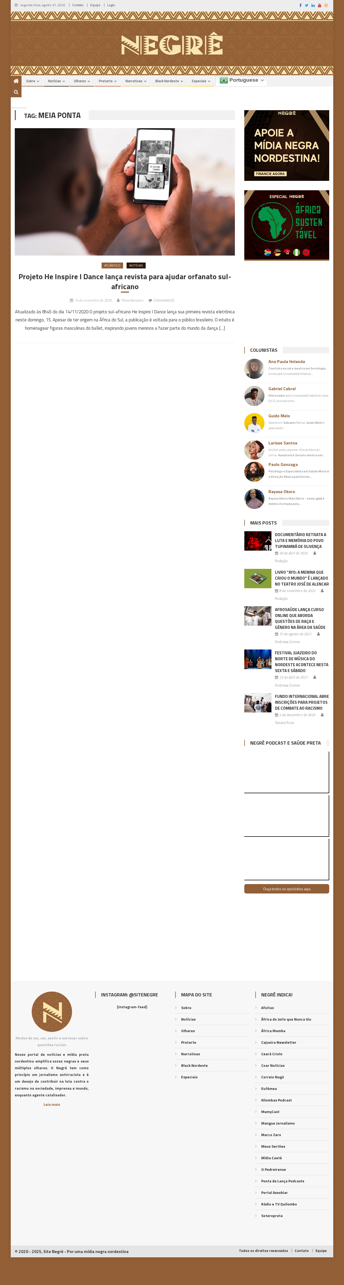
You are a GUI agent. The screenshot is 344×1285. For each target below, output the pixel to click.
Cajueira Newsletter (278, 1042)
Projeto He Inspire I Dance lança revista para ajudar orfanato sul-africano (125, 281)
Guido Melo (279, 415)
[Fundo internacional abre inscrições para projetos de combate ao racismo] (257, 702)
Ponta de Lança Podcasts (282, 1181)
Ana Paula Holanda (286, 361)
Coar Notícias (273, 1065)
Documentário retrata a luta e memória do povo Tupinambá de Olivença (300, 541)
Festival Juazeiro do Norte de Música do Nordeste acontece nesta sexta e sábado (301, 662)
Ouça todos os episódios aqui (287, 889)
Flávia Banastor (132, 300)
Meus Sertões (273, 1146)
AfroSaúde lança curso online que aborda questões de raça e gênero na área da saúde (300, 618)
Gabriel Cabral (282, 388)
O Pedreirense (273, 1169)
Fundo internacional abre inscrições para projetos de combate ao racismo (302, 702)
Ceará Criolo (271, 1054)
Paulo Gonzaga (283, 464)
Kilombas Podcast (276, 1100)
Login (111, 5)
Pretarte (106, 81)
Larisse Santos (282, 443)
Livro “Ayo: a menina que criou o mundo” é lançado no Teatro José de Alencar (302, 578)
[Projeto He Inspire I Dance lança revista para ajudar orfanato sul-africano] (125, 192)
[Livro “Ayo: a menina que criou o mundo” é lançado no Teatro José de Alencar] (257, 578)
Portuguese (243, 80)
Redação (281, 560)
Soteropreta (272, 1215)
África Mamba (273, 1030)
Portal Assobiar (274, 1192)
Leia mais (52, 1104)
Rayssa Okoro (281, 491)
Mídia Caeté (271, 1158)
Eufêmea (269, 1088)
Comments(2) (163, 300)
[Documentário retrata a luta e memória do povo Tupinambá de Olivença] (257, 541)
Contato (78, 5)
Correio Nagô (272, 1077)
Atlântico (112, 265)
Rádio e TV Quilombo (279, 1204)
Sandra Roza (284, 722)
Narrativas (134, 81)
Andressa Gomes (287, 641)
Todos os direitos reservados (263, 1250)
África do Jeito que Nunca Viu (286, 1019)
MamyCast (270, 1111)
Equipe (95, 5)
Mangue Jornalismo (278, 1123)
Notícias (54, 81)
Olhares (80, 81)
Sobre (30, 81)
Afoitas (267, 1007)
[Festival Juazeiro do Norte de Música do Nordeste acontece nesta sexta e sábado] (257, 659)
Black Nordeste (167, 81)
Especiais (199, 81)
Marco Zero (271, 1134)
